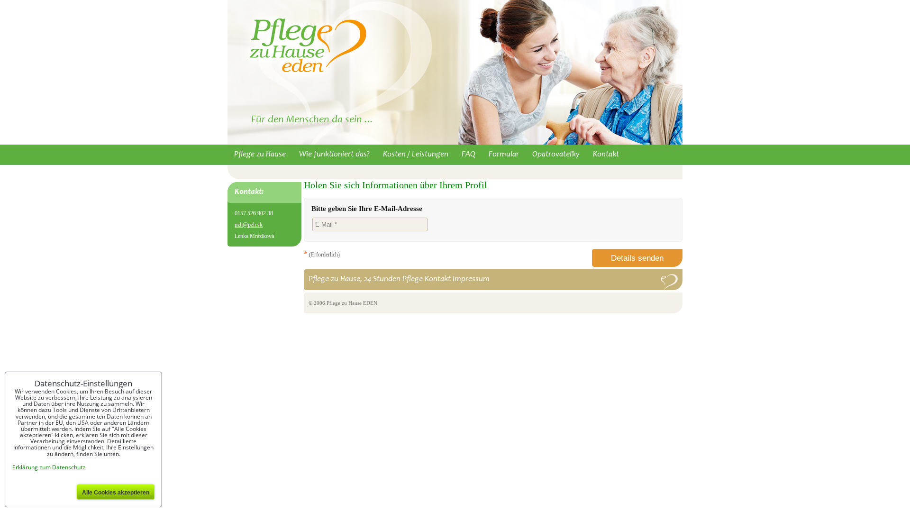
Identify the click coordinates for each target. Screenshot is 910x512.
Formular (504, 155)
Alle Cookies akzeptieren (115, 492)
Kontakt (606, 155)
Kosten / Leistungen (415, 155)
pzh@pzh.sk (249, 224)
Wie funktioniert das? (334, 155)
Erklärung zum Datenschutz (48, 467)
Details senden (637, 258)
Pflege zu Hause (260, 155)
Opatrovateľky (556, 155)
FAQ (468, 155)
